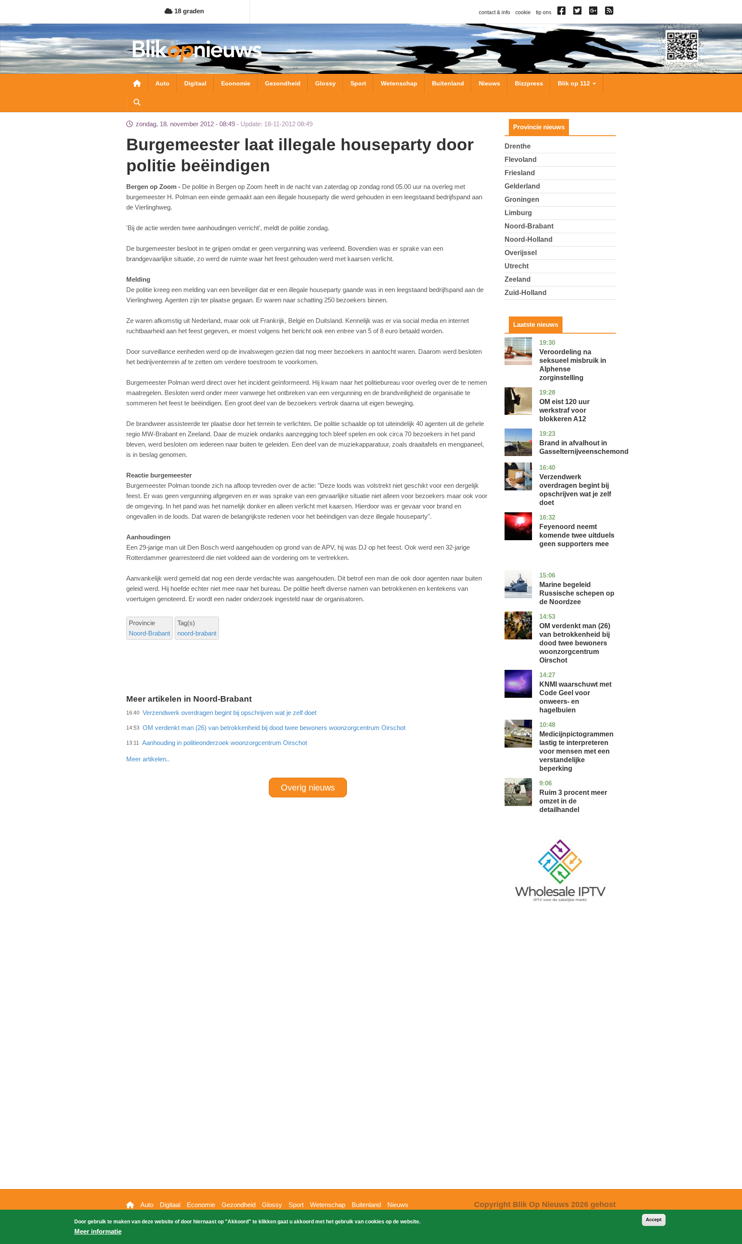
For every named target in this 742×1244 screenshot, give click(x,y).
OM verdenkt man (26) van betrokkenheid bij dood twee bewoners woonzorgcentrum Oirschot (574, 643)
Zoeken (137, 102)
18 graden (188, 11)
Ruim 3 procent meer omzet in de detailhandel (573, 801)
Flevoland (521, 159)
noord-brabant (196, 633)
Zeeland (518, 279)
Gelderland (522, 186)
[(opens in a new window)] (562, 12)
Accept (654, 1219)
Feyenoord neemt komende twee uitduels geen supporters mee (576, 535)
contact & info (494, 12)
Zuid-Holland (526, 292)
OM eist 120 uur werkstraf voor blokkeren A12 (564, 410)
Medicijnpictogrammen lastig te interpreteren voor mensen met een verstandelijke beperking (576, 751)
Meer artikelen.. (148, 759)
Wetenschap (399, 83)
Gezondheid (283, 83)
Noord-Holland (529, 239)
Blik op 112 (575, 83)
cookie (523, 12)
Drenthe (518, 146)
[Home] (197, 51)
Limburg (518, 212)
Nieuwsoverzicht (137, 83)
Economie (235, 83)
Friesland (520, 172)
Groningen (522, 199)
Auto (162, 83)
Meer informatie (98, 1231)
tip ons (543, 12)
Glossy (325, 83)
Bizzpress (529, 83)
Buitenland (448, 83)
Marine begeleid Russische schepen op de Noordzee (576, 593)
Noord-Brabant (149, 633)
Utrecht (517, 266)
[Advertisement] (308, 740)
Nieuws (489, 83)
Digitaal (195, 83)
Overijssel (521, 252)
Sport (358, 83)
